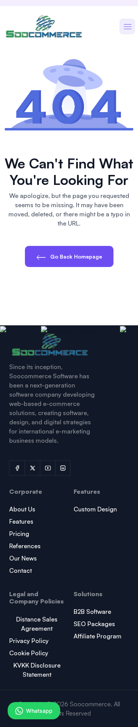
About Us (22, 509)
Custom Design (95, 509)
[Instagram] (63, 468)
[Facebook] (17, 468)
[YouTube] (47, 468)
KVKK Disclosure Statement (37, 669)
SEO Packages (94, 624)
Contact (20, 570)
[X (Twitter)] (32, 468)
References (25, 546)
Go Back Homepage (75, 256)
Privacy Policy (29, 641)
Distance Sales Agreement (37, 623)
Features (21, 521)
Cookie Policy (28, 653)
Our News (23, 558)
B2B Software (92, 611)
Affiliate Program (98, 636)
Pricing (19, 533)
